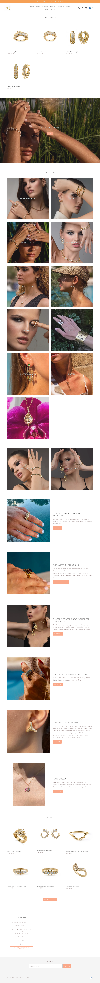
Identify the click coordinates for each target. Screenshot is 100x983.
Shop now (57, 634)
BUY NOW (57, 741)
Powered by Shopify (24, 977)
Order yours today (61, 582)
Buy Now (57, 528)
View (50, 133)
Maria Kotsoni (15, 977)
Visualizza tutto (50, 899)
